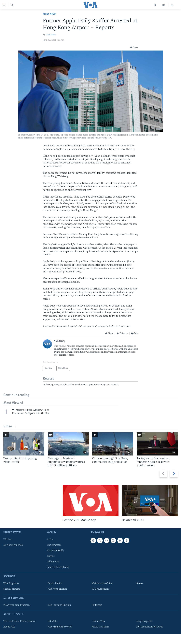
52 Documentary (100, 588)
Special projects (11, 588)
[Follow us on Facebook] (93, 540)
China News (49, 14)
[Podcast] (126, 540)
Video (7, 426)
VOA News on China (102, 583)
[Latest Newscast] (172, 5)
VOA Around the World (60, 626)
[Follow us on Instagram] (113, 540)
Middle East (53, 561)
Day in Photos (55, 583)
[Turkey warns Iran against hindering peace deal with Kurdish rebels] (157, 443)
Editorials (97, 605)
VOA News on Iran (57, 588)
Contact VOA (98, 621)
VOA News (51, 34)
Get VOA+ (53, 621)
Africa (50, 539)
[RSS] (120, 540)
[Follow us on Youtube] (106, 540)
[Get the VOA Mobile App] (90, 500)
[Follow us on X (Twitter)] (100, 540)
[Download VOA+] (150, 500)
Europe (51, 556)
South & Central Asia (58, 567)
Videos (139, 583)
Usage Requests (144, 621)
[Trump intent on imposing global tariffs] (23, 443)
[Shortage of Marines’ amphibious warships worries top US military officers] (68, 443)
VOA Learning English (59, 605)
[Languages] (155, 5)
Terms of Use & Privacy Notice (19, 621)
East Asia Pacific (56, 550)
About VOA (9, 626)
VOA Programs (11, 583)
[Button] (134, 47)
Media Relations (100, 626)
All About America (13, 544)
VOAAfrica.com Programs (17, 605)
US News (8, 539)
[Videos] (163, 5)
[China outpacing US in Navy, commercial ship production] (112, 443)
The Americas (54, 544)
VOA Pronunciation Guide (149, 626)
